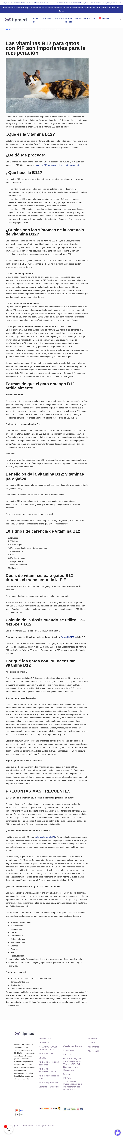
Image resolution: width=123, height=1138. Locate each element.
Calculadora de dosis (72, 1046)
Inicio (8, 29)
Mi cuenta (92, 1038)
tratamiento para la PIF (45, 837)
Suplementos (69, 1074)
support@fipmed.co (85, 7)
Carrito (91, 1042)
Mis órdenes (93, 1046)
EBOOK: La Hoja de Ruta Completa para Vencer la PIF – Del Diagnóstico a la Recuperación (72, 1064)
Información (80, 18)
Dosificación (58, 18)
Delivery (42, 1057)
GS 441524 (44, 1042)
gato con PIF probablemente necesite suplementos (58, 165)
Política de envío (46, 1053)
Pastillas (67, 1054)
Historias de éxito (69, 20)
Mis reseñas (93, 1051)
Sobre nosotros (45, 1038)
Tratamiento (46, 18)
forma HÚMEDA (68, 637)
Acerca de (36, 20)
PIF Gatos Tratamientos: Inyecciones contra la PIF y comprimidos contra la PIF (72, 1084)
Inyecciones (68, 1050)
